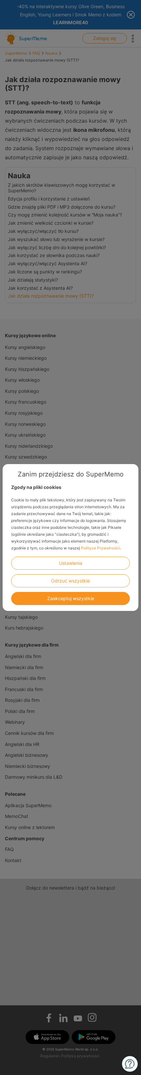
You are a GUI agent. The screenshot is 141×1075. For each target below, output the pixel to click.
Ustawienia (70, 563)
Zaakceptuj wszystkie (70, 598)
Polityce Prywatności (100, 548)
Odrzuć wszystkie (70, 580)
